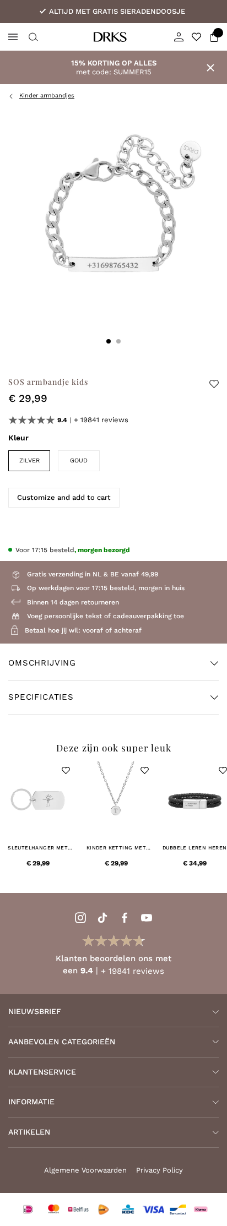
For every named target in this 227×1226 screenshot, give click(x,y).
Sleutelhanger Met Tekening (38, 848)
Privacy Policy (159, 1170)
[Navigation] (13, 37)
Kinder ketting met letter (116, 848)
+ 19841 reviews (101, 420)
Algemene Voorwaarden (85, 1170)
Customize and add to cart (64, 497)
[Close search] (32, 37)
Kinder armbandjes (46, 95)
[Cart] (214, 37)
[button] (66, 770)
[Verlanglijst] (196, 37)
